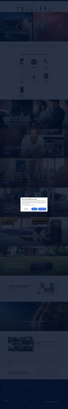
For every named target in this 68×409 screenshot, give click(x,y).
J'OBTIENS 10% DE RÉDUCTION (24, 212)
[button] (51, 190)
